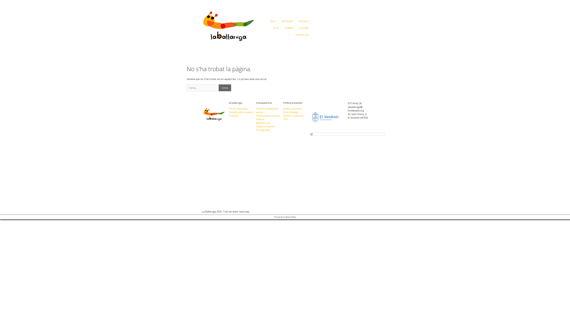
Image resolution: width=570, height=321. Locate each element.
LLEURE (304, 28)
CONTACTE (302, 35)
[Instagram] (287, 211)
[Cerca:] (203, 87)
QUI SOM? (287, 21)
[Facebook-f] (290, 211)
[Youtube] (293, 211)
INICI (273, 21)
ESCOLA (304, 21)
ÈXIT (276, 28)
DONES (289, 28)
